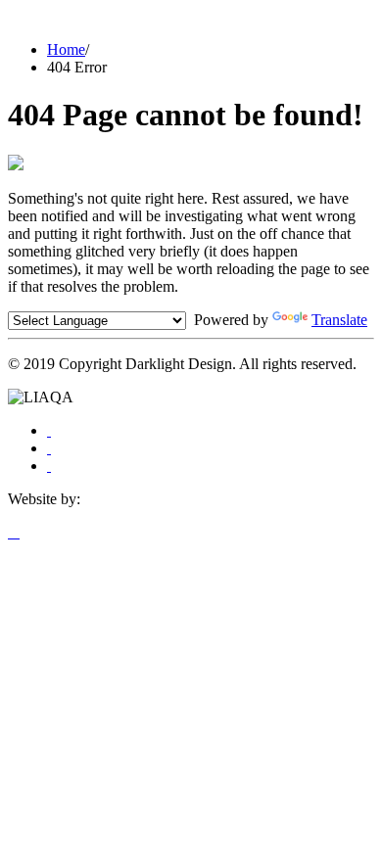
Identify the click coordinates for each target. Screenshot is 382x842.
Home (66, 49)
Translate (339, 319)
